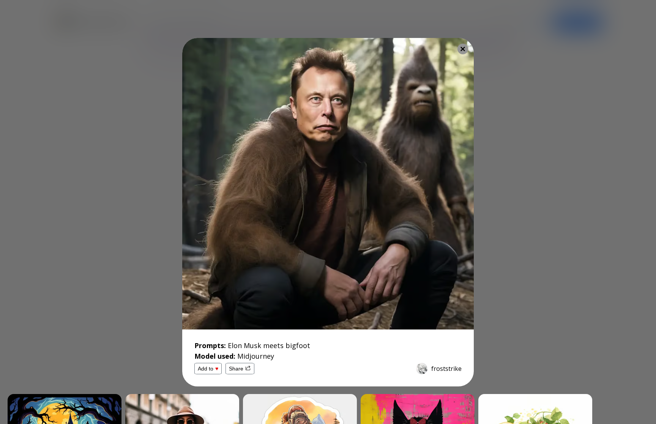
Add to (208, 369)
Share (236, 369)
